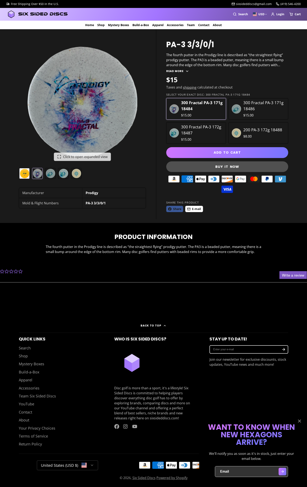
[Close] (299, 421)
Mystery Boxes (118, 25)
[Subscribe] (283, 349)
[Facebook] (116, 426)
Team (191, 25)
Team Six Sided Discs (37, 395)
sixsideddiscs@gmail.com (254, 4)
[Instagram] (125, 426)
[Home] (37, 14)
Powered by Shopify (172, 478)
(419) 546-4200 (290, 4)
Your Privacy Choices (37, 428)
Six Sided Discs (144, 478)
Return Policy (30, 444)
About (217, 25)
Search (25, 347)
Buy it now (227, 166)
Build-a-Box (140, 25)
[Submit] (282, 472)
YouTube (26, 403)
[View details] (132, 363)
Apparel (158, 25)
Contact (203, 25)
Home (89, 25)
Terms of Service (33, 436)
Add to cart (227, 152)
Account (277, 14)
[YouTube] (134, 426)
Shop (101, 25)
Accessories (175, 25)
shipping (190, 87)
